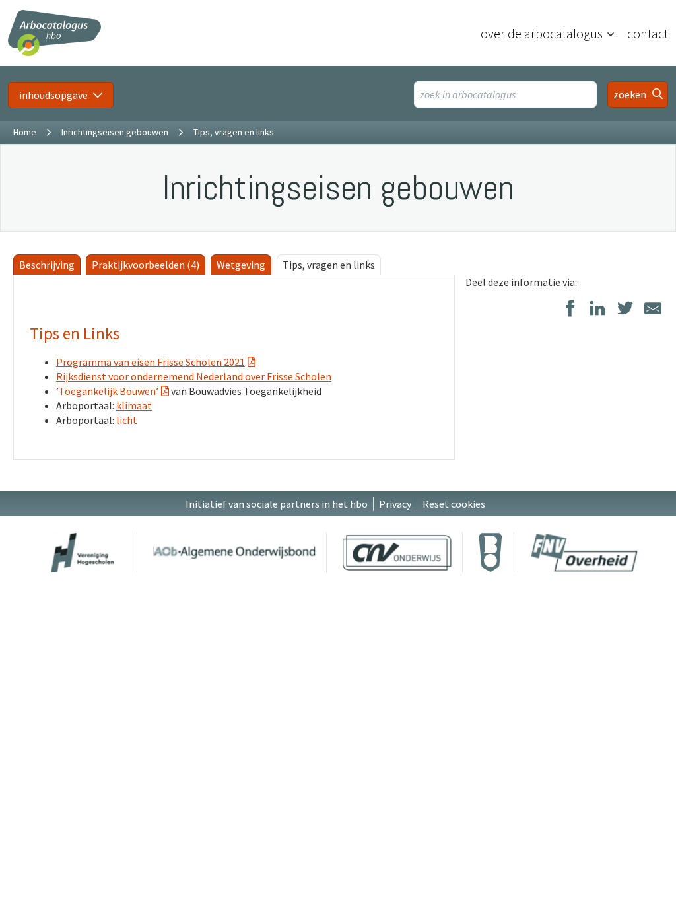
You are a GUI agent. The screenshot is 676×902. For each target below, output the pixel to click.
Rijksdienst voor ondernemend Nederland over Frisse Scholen (193, 376)
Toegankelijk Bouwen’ (108, 391)
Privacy (395, 503)
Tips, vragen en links (329, 264)
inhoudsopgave (53, 95)
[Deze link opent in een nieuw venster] (82, 552)
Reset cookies (453, 503)
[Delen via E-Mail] (652, 309)
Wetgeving (241, 264)
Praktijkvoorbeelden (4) (145, 264)
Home (24, 132)
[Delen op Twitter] (625, 309)
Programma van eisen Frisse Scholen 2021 (150, 361)
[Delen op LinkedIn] (597, 309)
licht (126, 420)
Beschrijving (47, 264)
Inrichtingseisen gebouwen (114, 132)
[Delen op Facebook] (569, 309)
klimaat (134, 405)
